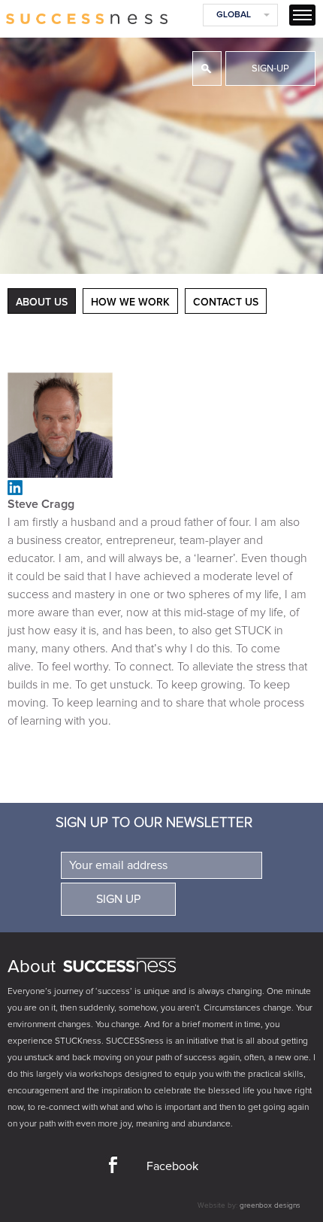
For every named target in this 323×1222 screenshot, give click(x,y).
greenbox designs (270, 1205)
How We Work (130, 302)
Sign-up (270, 69)
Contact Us (225, 302)
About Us (42, 302)
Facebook (172, 1166)
